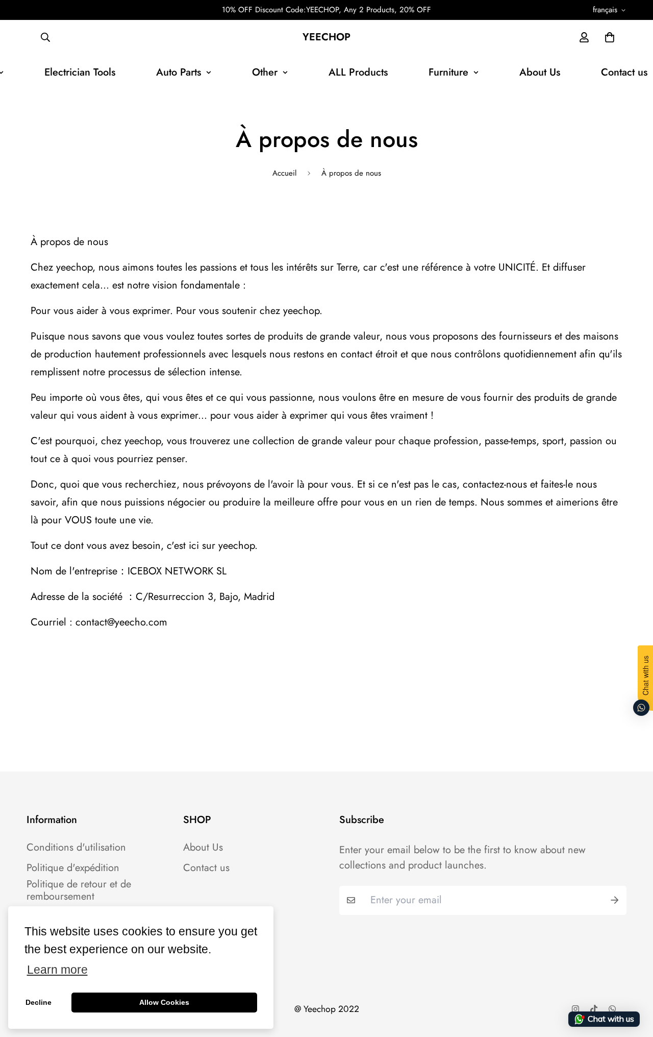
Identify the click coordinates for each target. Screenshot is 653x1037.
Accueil (284, 173)
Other (265, 72)
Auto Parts (178, 72)
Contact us (206, 868)
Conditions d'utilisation (76, 847)
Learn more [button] (57, 969)
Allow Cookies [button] (164, 1002)
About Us (539, 72)
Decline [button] (39, 1002)
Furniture (448, 72)
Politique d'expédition (73, 868)
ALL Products (358, 72)
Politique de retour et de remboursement (79, 890)
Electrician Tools (79, 72)
